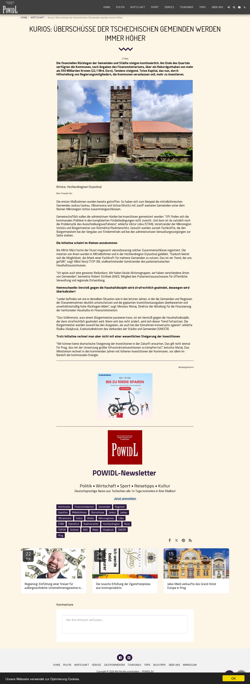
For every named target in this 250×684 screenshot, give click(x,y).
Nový (127, 524)
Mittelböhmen (79, 512)
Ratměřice (73, 524)
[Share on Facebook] (169, 540)
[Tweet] (176, 540)
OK (233, 678)
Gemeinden (104, 507)
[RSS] (190, 540)
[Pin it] (183, 540)
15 (171, 555)
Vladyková (108, 530)
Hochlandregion (111, 524)
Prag (60, 535)
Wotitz (90, 518)
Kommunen (64, 507)
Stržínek (74, 530)
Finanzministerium (84, 507)
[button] (228, 7)
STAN (61, 524)
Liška (121, 518)
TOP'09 (62, 530)
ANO (85, 530)
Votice (79, 518)
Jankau (123, 512)
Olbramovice (64, 518)
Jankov (112, 512)
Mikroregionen (106, 518)
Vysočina (63, 512)
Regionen (120, 507)
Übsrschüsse (97, 512)
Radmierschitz (91, 524)
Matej (95, 530)
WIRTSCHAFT (37, 17)
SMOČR (122, 530)
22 (28, 555)
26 (99, 555)
